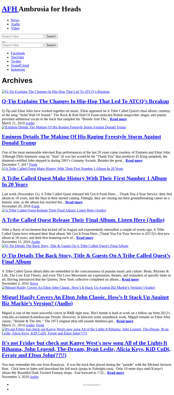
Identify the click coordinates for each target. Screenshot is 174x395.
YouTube (17, 57)
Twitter (16, 61)
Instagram (18, 69)
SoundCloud (20, 65)
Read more (118, 119)
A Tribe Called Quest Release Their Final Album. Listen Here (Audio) (83, 220)
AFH (10, 9)
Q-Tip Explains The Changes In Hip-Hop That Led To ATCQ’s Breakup (85, 101)
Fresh (33, 164)
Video (15, 28)
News (15, 20)
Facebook (18, 53)
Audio (15, 24)
